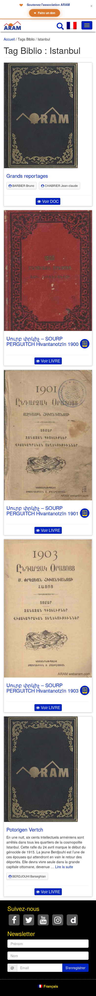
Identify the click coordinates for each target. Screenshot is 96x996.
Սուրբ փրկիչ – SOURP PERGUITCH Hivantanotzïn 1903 (42, 688)
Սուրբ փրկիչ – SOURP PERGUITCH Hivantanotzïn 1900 (42, 341)
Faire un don (44, 13)
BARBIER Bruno (23, 185)
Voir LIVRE (50, 361)
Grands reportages (27, 175)
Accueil (9, 39)
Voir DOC (50, 201)
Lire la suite (64, 866)
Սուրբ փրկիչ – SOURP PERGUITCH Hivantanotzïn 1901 (42, 510)
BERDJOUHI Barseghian (29, 876)
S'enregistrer (75, 967)
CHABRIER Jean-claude (61, 185)
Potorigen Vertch (24, 829)
